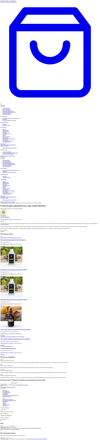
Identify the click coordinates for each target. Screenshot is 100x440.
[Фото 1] (3, 212)
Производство (9, 2)
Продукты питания (6, 125)
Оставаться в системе (11, 427)
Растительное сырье (4, 145)
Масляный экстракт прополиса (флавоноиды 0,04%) (13, 299)
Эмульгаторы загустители (8, 140)
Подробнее (2, 246)
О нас (5, 2)
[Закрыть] (5, 157)
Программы (2, 143)
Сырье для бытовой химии (8, 153)
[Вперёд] (2, 236)
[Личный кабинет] (0, 103)
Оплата (4, 402)
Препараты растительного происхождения (11, 118)
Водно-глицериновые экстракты (9, 112)
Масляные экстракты (7, 110)
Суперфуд (5, 124)
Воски (4, 129)
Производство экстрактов (8, 399)
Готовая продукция (4, 122)
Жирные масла (6, 130)
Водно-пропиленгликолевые (8, 111)
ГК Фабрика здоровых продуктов (9, 400)
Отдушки (4, 134)
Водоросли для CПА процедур (9, 138)
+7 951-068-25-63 (12, 0)
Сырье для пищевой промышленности (10, 152)
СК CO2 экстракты (6, 109)
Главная (2, 202)
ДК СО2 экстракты (6, 114)
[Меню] (0, 104)
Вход (2, 428)
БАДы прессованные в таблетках (9, 120)
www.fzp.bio (6, 407)
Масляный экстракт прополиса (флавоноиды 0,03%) (13, 269)
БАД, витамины (3, 116)
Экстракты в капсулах (7, 113)
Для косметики (3, 127)
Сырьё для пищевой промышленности (8, 144)
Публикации (5, 401)
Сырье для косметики (7, 151)
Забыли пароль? (3, 427)
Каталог (2, 2)
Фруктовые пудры (6, 133)
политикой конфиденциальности (21, 385)
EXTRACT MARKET (4, 0)
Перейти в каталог (4, 155)
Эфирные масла (6, 131)
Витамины (5, 119)
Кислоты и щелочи (6, 136)
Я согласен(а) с (18, 385)
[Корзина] (50, 101)
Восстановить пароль (5, 438)
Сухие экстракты (6, 108)
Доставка (4, 403)
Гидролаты (5, 132)
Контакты (15, 2)
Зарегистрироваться (15, 429)
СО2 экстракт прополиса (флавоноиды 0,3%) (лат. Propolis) (15, 329)
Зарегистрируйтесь (4, 219)
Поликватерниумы (6, 141)
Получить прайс (11, 155)
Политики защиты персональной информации (32, 428)
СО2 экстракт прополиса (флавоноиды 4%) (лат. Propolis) (15, 339)
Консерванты (5, 139)
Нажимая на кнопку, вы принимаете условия (23, 428)
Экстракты (2, 106)
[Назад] (0, 236)
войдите (11, 219)
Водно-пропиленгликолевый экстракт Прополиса (13, 239)
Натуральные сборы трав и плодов (9, 147)
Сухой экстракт (3, 223)
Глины (4, 135)
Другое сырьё (5, 137)
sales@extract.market (11, 387)
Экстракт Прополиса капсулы (8, 348)
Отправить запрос (4, 385)
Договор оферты (6, 404)
